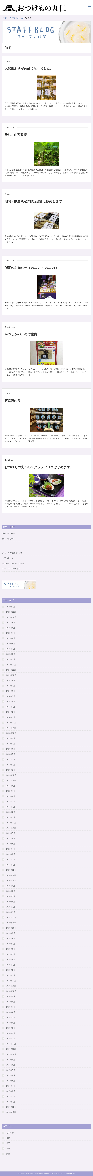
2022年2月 (10, 812)
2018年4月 (10, 1023)
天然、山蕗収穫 (16, 135)
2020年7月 (10, 896)
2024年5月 (10, 696)
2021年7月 (10, 833)
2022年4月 (10, 807)
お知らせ (10, 1133)
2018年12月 (11, 981)
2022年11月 (11, 780)
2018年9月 (10, 996)
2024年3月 (10, 707)
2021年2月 (10, 859)
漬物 (8, 1154)
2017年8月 (10, 1065)
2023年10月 (11, 733)
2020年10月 (11, 880)
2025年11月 (11, 612)
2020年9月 (10, 886)
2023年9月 (10, 738)
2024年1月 (10, 717)
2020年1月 (10, 912)
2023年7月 (10, 744)
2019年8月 (10, 938)
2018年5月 (10, 1017)
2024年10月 (11, 675)
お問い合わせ (7, 558)
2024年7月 (10, 686)
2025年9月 (10, 622)
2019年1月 (10, 975)
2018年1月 (10, 1038)
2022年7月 (10, 791)
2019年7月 (10, 944)
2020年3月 (10, 907)
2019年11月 (11, 923)
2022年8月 (10, 786)
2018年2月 (10, 1033)
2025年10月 (11, 617)
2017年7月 (10, 1070)
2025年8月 (10, 628)
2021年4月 (10, 849)
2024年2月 (10, 712)
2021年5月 (10, 844)
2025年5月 (10, 644)
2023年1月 (10, 770)
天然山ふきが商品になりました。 (29, 68)
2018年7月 (10, 1007)
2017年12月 (11, 1044)
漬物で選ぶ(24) (8, 533)
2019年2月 (10, 970)
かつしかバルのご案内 (21, 334)
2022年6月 (10, 796)
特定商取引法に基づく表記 (13, 564)
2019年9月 (10, 933)
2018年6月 (10, 1012)
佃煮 (8, 1138)
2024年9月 (10, 680)
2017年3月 (10, 1091)
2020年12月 (11, 870)
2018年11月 (11, 986)
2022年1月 (10, 817)
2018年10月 (11, 991)
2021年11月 (11, 828)
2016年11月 (11, 1112)
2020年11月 (11, 875)
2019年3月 (10, 965)
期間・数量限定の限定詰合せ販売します (33, 201)
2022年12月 (11, 775)
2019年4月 (10, 959)
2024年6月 (10, 691)
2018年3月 (10, 1028)
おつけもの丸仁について (12, 553)
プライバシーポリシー (11, 569)
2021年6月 (10, 838)
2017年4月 (10, 1086)
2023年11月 (11, 728)
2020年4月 (10, 902)
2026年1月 (10, 607)
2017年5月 (10, 1081)
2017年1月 (10, 1102)
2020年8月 (10, 891)
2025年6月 (10, 638)
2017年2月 (10, 1096)
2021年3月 (10, 854)
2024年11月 (11, 670)
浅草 (8, 1148)
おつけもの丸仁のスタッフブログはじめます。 (39, 467)
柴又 (8, 1143)
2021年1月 (10, 865)
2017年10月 (11, 1054)
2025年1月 (10, 659)
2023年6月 (10, 749)
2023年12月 (11, 723)
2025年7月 (10, 633)
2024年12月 (11, 665)
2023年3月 (10, 759)
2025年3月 (10, 654)
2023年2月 (10, 765)
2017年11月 (11, 1049)
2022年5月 (10, 801)
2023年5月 (10, 754)
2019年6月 (10, 949)
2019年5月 (10, 954)
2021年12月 (11, 823)
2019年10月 (11, 928)
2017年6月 (10, 1075)
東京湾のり (13, 400)
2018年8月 (10, 1002)
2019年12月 (11, 917)
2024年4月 (10, 701)
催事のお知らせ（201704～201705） (32, 267)
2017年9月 (10, 1060)
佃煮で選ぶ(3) (7, 539)
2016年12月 (11, 1107)
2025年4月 (10, 649)
